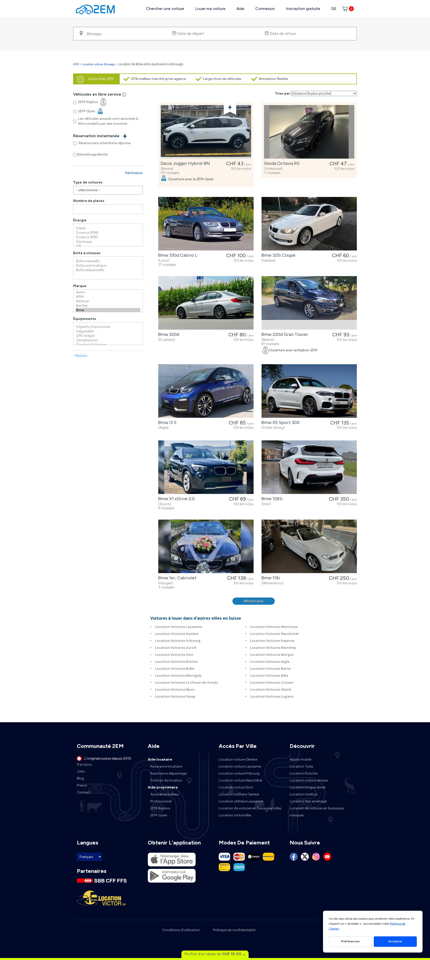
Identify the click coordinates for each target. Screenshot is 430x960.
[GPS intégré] (108, 336)
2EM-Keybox (160, 808)
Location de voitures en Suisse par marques (317, 811)
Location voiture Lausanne (240, 766)
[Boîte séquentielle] (108, 270)
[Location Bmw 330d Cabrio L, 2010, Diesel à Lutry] (206, 223)
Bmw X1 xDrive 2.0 (175, 498)
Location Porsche (304, 773)
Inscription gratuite (303, 8)
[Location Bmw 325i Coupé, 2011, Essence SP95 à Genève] (309, 223)
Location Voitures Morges (272, 654)
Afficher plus (254, 601)
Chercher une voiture (165, 8)
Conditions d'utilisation (181, 930)
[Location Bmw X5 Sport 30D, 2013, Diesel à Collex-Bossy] (309, 391)
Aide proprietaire (163, 787)
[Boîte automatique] (108, 265)
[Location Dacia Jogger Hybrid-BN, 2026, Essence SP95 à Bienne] (206, 132)
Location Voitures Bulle (174, 668)
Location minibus (304, 794)
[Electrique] (108, 242)
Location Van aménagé (308, 801)
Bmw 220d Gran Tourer (283, 334)
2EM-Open (158, 815)
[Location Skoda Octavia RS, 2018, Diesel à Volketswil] (309, 132)
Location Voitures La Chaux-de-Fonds (186, 682)
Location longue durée (307, 787)
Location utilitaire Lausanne (241, 801)
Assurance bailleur (164, 794)
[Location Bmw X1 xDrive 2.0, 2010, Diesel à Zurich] (206, 467)
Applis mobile (300, 759)
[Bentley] (108, 305)
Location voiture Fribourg (239, 773)
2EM (76, 64)
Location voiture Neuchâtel (240, 780)
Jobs (81, 771)
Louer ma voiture (210, 8)
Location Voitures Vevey (175, 696)
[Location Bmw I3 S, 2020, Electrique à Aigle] (206, 391)
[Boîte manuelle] (108, 261)
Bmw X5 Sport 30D (279, 422)
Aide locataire (160, 759)
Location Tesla (301, 766)
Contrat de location (166, 780)
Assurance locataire (166, 766)
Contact (84, 792)
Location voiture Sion (236, 787)
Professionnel (160, 801)
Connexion (265, 8)
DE (333, 8)
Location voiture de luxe (309, 780)
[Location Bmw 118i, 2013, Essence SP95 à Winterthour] (309, 546)
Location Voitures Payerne (272, 640)
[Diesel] (108, 228)
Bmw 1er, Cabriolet (176, 578)
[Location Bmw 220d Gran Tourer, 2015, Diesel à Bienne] (309, 303)
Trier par (282, 93)
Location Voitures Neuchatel (274, 633)
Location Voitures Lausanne (178, 626)
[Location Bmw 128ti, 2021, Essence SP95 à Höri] (309, 467)
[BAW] (108, 297)
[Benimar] (108, 301)
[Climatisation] (108, 340)
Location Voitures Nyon (175, 689)
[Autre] (108, 292)
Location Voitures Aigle (269, 661)
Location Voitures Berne (270, 668)
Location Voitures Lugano (272, 696)
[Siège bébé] (108, 331)
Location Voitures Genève (176, 633)
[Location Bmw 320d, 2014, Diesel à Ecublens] (206, 303)
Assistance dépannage (168, 773)
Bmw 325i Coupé (277, 255)
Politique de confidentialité (234, 930)
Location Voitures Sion (174, 654)
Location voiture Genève (238, 759)
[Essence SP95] (108, 237)
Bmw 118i (269, 578)
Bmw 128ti (271, 498)
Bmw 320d (167, 334)
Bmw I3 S (166, 422)
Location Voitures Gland (270, 689)
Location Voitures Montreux (274, 626)
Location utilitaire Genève (239, 794)
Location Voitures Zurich (176, 647)
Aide (240, 8)
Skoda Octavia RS (281, 163)
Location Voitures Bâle (269, 675)
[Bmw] (108, 310)
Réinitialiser (134, 173)
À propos (84, 764)
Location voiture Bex (235, 815)
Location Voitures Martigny (178, 675)
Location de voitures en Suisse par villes (250, 808)
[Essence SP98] (108, 233)
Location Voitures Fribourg (178, 640)
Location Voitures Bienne (176, 661)
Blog (80, 778)
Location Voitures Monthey (273, 647)
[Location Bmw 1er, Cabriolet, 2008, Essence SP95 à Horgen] (206, 546)
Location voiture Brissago (99, 64)
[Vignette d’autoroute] (108, 327)
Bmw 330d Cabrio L (176, 255)
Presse (82, 785)
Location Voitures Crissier (271, 682)
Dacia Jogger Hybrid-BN (184, 163)
